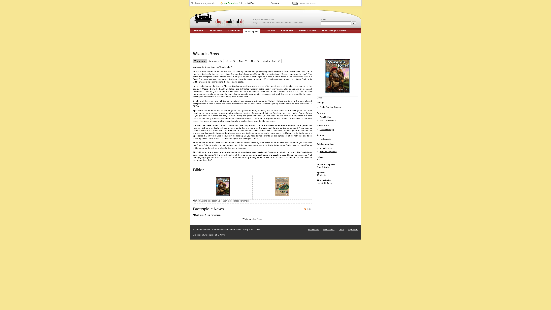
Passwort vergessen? (308, 3)
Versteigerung (326, 148)
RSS (309, 209)
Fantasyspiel (325, 139)
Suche (323, 20)
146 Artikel (270, 30)
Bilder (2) (243, 61)
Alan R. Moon (326, 117)
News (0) (255, 61)
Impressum (353, 229)
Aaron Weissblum (328, 120)
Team (341, 229)
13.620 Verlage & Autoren (334, 30)
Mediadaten (313, 229)
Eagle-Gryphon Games (330, 107)
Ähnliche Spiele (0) (271, 61)
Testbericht (199, 61)
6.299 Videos (234, 30)
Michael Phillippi (327, 129)
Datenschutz (328, 229)
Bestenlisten (287, 30)
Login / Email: (250, 3)
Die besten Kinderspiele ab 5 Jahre (209, 235)
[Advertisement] (275, 42)
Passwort (274, 3)
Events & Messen (307, 30)
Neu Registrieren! (232, 3)
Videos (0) (230, 61)
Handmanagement (328, 151)
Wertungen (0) (215, 61)
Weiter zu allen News (252, 219)
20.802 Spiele (251, 31)
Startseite (198, 30)
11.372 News (216, 30)
